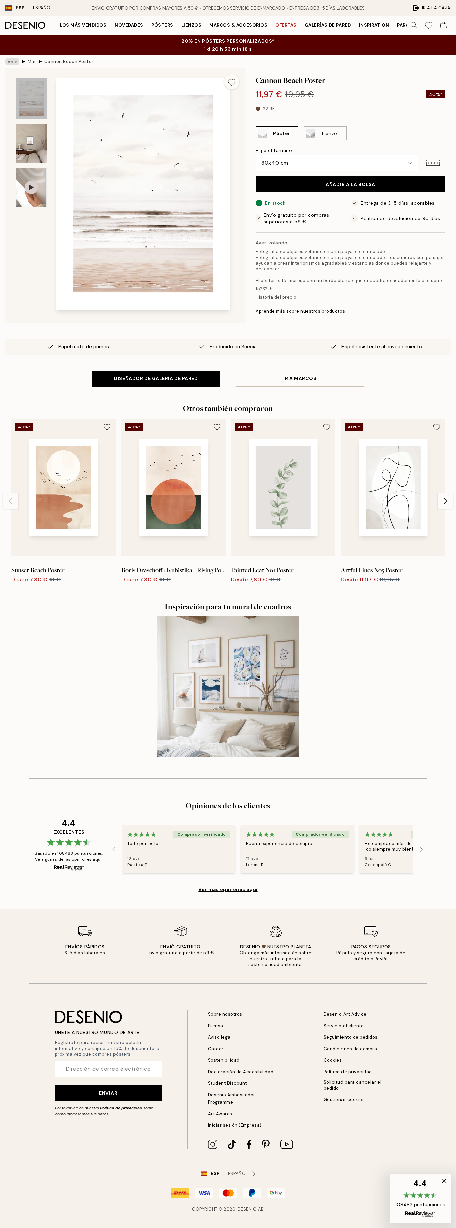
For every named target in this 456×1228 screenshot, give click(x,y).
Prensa (215, 1026)
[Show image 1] (31, 98)
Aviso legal (220, 1037)
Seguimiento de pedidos (351, 1037)
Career (216, 1049)
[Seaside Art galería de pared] (227, 686)
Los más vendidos (83, 25)
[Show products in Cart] (443, 25)
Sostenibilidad (224, 1060)
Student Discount (227, 1083)
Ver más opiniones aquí (227, 889)
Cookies (333, 1060)
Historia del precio (276, 297)
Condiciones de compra (350, 1049)
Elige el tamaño (274, 150)
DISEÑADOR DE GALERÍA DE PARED (156, 378)
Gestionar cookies (344, 1099)
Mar (32, 61)
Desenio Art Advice (345, 1014)
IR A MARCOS (299, 378)
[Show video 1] (31, 187)
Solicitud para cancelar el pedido (353, 1085)
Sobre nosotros (225, 1014)
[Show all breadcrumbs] (12, 61)
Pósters (162, 25)
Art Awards (220, 1114)
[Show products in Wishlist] (428, 25)
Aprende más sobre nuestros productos (300, 311)
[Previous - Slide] (11, 501)
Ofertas (286, 25)
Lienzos (191, 25)
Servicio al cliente (344, 1026)
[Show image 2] (31, 143)
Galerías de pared (328, 25)
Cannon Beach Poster (69, 61)
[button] (433, 163)
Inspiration (374, 25)
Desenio (247, 1209)
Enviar (108, 1093)
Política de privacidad (121, 1108)
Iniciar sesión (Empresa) (235, 1125)
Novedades (129, 25)
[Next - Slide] (445, 501)
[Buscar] (414, 25)
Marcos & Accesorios (238, 25)
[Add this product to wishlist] (232, 82)
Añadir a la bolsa (350, 184)
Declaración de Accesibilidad (241, 1072)
